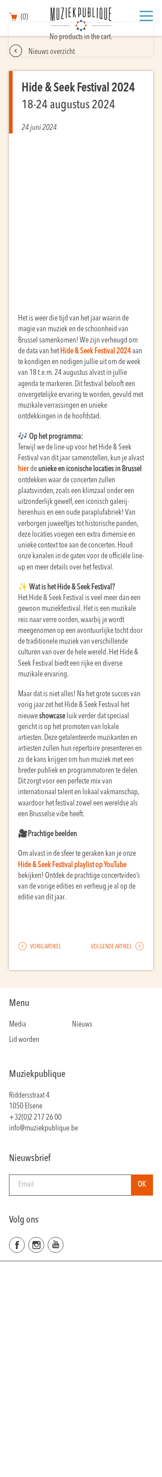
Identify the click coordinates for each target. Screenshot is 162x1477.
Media (17, 1024)
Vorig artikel (45, 947)
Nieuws (82, 1024)
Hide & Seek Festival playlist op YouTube (72, 865)
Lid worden (24, 1040)
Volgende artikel (112, 947)
